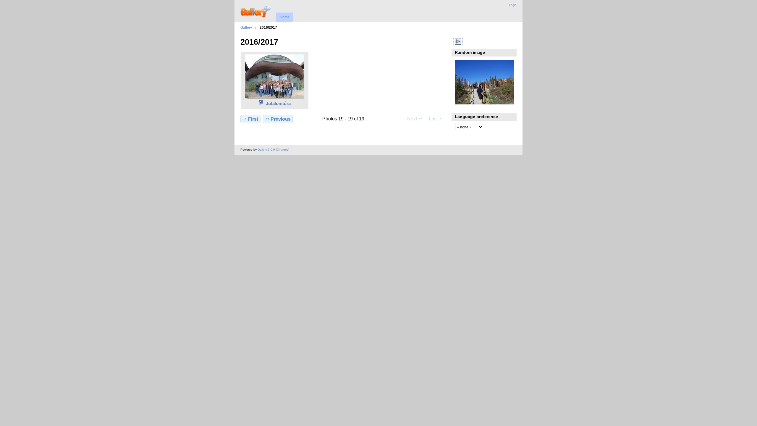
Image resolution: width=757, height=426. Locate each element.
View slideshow (458, 41)
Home (284, 17)
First (253, 119)
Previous (281, 119)
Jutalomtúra (278, 103)
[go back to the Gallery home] (256, 10)
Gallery (246, 27)
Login (513, 5)
